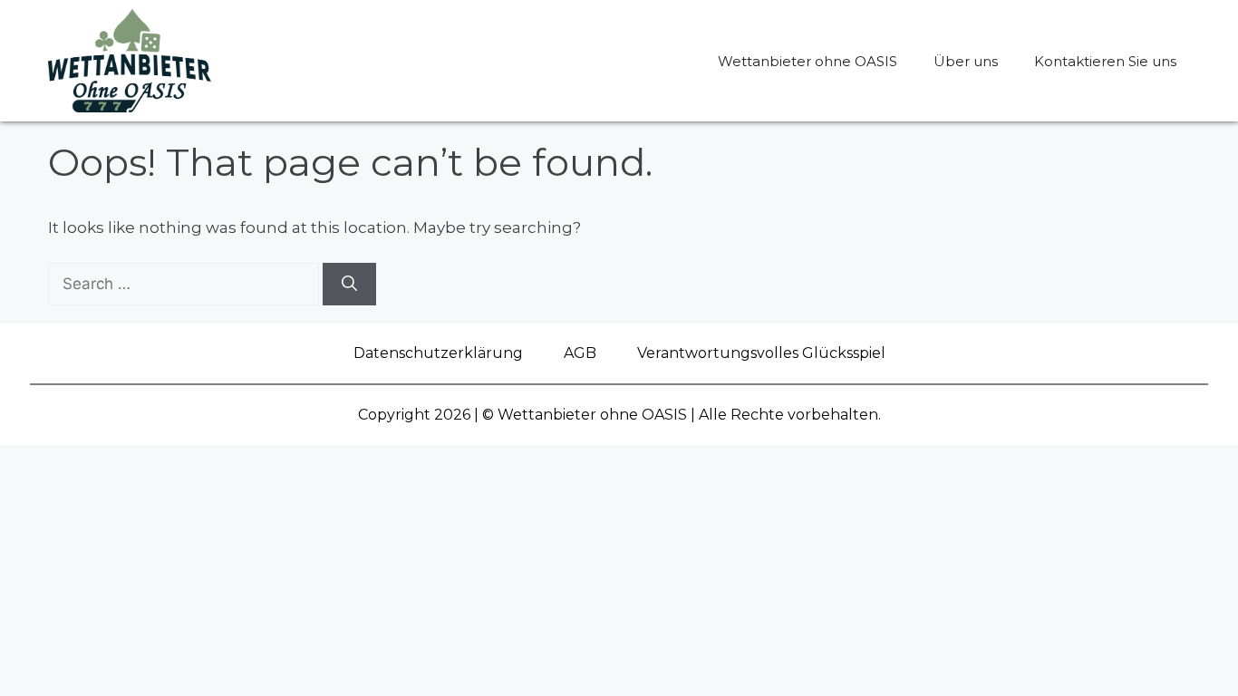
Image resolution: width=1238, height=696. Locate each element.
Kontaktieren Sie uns (1105, 61)
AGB (580, 353)
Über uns (965, 61)
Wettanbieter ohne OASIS (807, 61)
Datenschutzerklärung (438, 353)
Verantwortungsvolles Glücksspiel (761, 353)
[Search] (349, 284)
